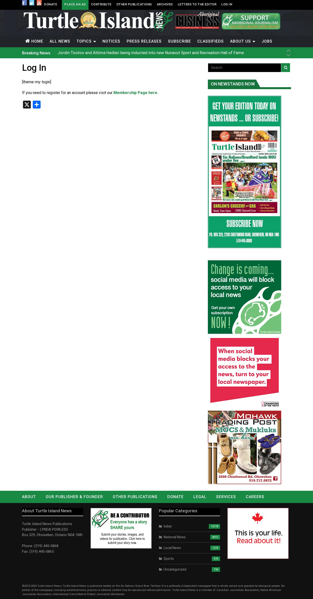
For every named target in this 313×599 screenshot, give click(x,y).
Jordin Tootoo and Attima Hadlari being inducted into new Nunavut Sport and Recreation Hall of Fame (151, 52)
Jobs (267, 41)
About (29, 496)
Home (37, 41)
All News (60, 41)
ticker (168, 526)
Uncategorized (175, 569)
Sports (169, 559)
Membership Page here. (135, 92)
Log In (226, 4)
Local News (172, 548)
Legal (199, 496)
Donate (50, 4)
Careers (255, 496)
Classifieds (210, 41)
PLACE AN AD (75, 4)
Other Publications (134, 4)
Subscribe (179, 41)
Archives (165, 4)
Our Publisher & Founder (74, 496)
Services (226, 496)
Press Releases (144, 41)
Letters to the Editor (197, 4)
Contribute (101, 4)
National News (175, 537)
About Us (240, 41)
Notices (111, 41)
